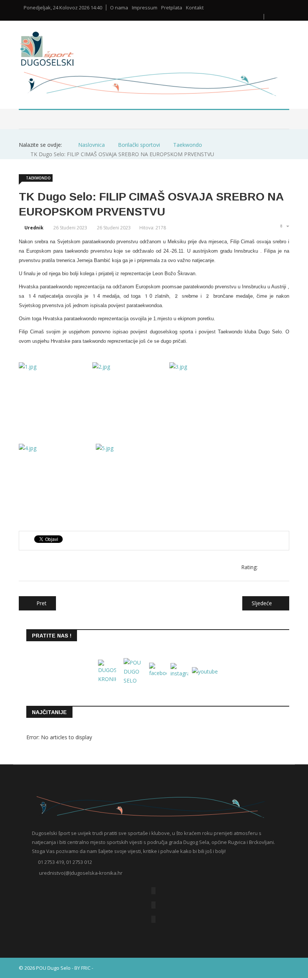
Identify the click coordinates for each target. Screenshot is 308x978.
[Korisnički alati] (284, 226)
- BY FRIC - (82, 967)
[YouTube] (153, 905)
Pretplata (171, 7)
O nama (119, 7)
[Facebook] (153, 890)
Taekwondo (38, 178)
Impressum (144, 7)
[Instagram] (153, 919)
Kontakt (195, 7)
